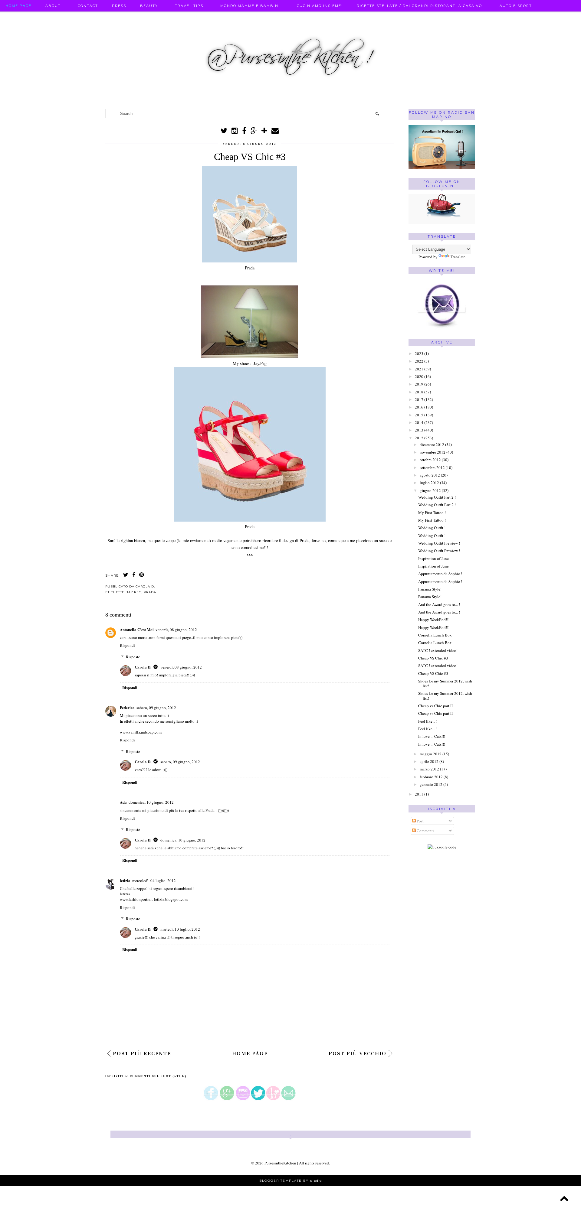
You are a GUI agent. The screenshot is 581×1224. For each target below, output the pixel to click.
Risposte (133, 656)
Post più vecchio (357, 1053)
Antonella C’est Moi (137, 629)
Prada (150, 592)
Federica (127, 707)
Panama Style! (429, 589)
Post (420, 821)
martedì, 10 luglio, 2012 (180, 929)
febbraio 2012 (431, 777)
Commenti (425, 830)
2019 (419, 384)
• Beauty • (149, 6)
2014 (419, 422)
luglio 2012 (429, 482)
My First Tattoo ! (432, 512)
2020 (419, 376)
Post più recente (142, 1053)
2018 (419, 392)
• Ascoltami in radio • (31, 17)
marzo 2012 (429, 769)
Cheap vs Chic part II (435, 705)
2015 (419, 415)
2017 (419, 399)
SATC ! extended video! (438, 650)
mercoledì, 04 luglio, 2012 (154, 880)
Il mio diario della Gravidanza (173, 17)
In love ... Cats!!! (431, 736)
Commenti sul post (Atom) (158, 1076)
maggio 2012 (430, 754)
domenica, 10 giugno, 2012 (151, 802)
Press (119, 6)
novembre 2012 (432, 452)
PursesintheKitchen (280, 1163)
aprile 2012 (429, 761)
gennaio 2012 (431, 784)
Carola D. (143, 667)
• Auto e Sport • (516, 6)
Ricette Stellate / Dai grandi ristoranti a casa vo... (421, 6)
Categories (235, 17)
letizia (125, 880)
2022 (419, 361)
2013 (419, 430)
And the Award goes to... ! (439, 604)
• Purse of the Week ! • (96, 17)
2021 (419, 369)
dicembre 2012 (432, 444)
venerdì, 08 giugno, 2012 (176, 629)
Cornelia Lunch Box (435, 635)
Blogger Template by (290, 1181)
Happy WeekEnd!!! (433, 619)
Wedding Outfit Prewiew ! (439, 543)
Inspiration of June (433, 558)
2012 (419, 438)
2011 (419, 794)
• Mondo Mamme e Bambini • (250, 6)
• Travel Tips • (189, 6)
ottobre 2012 (430, 459)
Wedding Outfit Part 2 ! (437, 497)
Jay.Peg (134, 592)
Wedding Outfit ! (431, 527)
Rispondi (127, 645)
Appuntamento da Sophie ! (440, 573)
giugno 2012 (430, 490)
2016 (419, 407)
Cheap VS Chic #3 (433, 658)
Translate (458, 256)
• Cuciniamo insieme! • (320, 6)
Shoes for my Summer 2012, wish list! (445, 683)
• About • (53, 6)
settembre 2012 (432, 467)
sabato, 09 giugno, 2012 (156, 707)
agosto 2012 (430, 475)
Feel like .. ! (427, 721)
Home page (18, 6)
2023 (419, 353)
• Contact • (88, 6)
